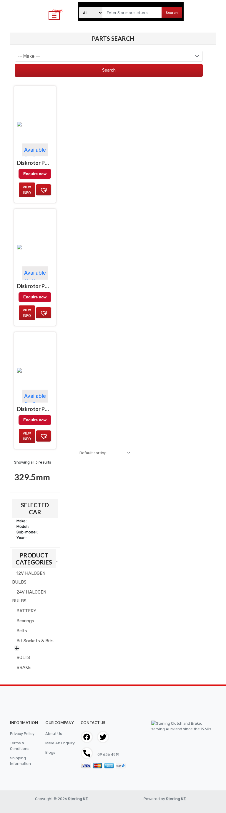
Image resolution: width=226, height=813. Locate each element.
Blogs (50, 752)
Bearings (25, 620)
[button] (43, 436)
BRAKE (23, 667)
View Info (27, 436)
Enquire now (34, 420)
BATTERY (26, 610)
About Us (53, 733)
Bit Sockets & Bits (35, 640)
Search (172, 13)
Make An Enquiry (60, 743)
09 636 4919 (108, 754)
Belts (21, 630)
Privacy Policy (22, 733)
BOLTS (23, 657)
